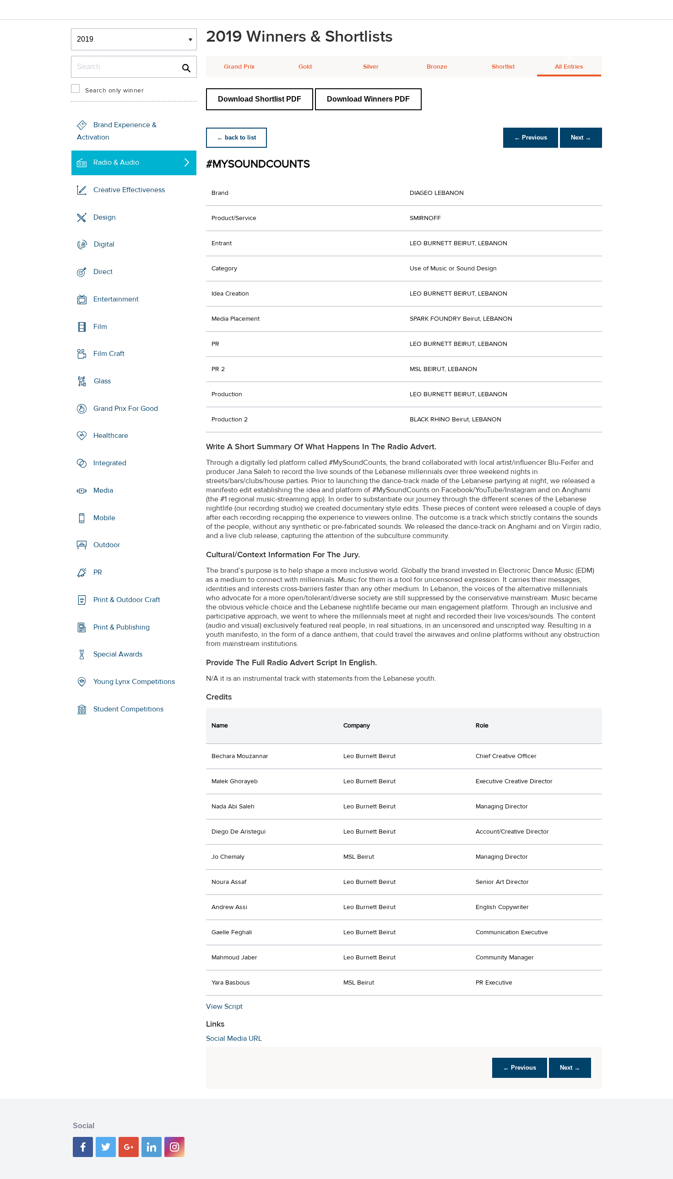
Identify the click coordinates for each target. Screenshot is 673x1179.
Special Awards (117, 654)
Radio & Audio (116, 162)
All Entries (569, 67)
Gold (305, 67)
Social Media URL (234, 1038)
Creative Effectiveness (129, 189)
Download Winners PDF (368, 99)
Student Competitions (128, 709)
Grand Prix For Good (125, 408)
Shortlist (503, 67)
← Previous (530, 137)
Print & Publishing (121, 626)
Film (100, 326)
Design (104, 216)
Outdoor (106, 544)
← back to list (236, 137)
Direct (103, 271)
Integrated (109, 463)
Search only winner (114, 90)
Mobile (104, 517)
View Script (224, 1006)
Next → (581, 137)
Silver (371, 67)
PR (97, 572)
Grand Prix (239, 67)
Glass (102, 381)
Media (103, 490)
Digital (104, 244)
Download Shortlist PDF (259, 99)
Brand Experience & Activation (117, 131)
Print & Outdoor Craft (126, 599)
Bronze (437, 67)
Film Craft (109, 353)
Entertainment (116, 299)
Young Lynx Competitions (134, 681)
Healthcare (110, 435)
